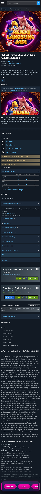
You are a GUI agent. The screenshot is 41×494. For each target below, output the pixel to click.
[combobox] (22, 3)
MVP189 (10, 61)
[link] (22, 278)
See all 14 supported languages (12, 190)
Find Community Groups (10, 250)
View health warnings (9, 228)
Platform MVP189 (7, 117)
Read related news (8, 241)
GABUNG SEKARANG (14, 63)
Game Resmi (11, 213)
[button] (4, 9)
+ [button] (2, 80)
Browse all (34, 306)
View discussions (7, 246)
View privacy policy (8, 232)
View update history (8, 237)
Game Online (18, 293)
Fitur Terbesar (29, 293)
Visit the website (7, 219)
